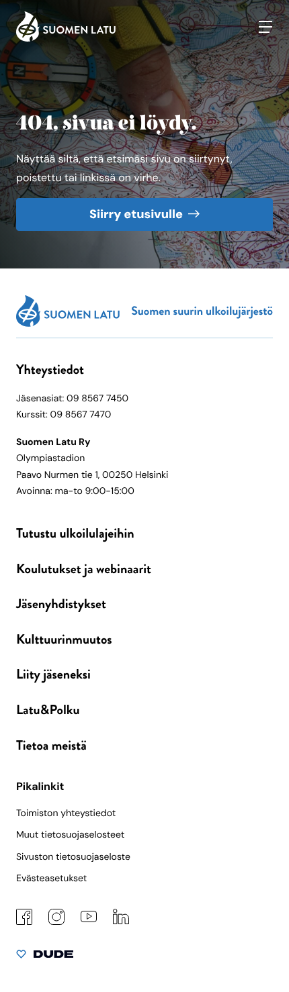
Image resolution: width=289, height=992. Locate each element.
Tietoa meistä (51, 745)
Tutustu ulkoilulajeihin (75, 533)
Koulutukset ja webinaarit (83, 569)
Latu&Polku (47, 710)
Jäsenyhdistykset (61, 603)
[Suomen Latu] (66, 39)
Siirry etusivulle (136, 214)
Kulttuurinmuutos (64, 639)
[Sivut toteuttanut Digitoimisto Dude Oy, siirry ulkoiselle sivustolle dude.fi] (44, 957)
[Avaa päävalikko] (265, 27)
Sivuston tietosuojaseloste (73, 857)
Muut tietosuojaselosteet (70, 835)
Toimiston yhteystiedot (66, 813)
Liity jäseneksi (53, 674)
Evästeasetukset (51, 879)
